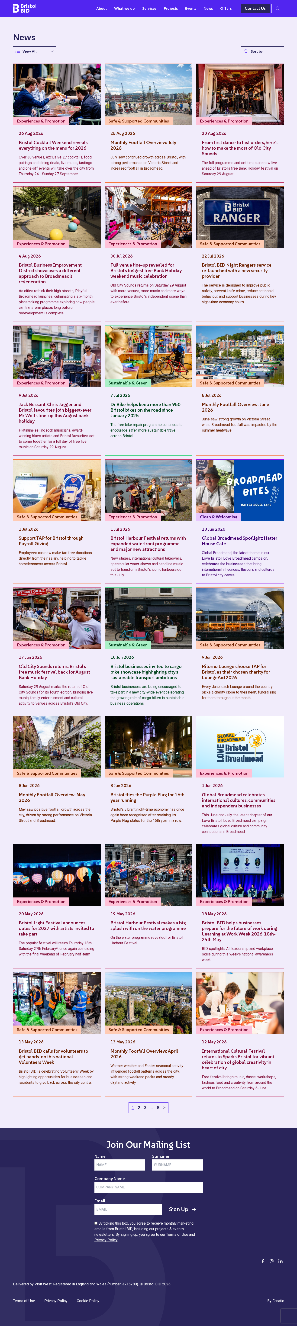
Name (100, 1156)
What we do (124, 8)
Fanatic (278, 1301)
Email (99, 1200)
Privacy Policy (106, 1240)
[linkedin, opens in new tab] (280, 1261)
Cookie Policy (88, 1301)
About (101, 8)
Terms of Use (177, 1234)
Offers (226, 8)
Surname (160, 1156)
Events (190, 8)
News (208, 8)
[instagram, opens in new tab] (271, 1261)
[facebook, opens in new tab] (262, 1261)
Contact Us (255, 8)
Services (149, 8)
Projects (171, 8)
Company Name (109, 1178)
